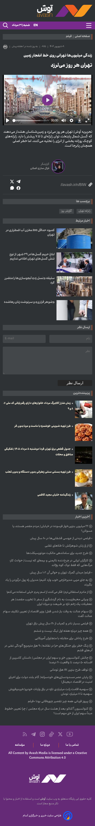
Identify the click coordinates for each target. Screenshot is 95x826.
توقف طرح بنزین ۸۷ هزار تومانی (69, 670)
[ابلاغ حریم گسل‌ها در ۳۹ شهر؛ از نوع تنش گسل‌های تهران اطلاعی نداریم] (74, 262)
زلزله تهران (84, 211)
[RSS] (24, 734)
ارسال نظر (75, 383)
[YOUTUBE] (70, 734)
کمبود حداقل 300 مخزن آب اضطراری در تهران (30, 232)
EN (35, 25)
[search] (5, 25)
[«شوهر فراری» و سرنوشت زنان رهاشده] (74, 310)
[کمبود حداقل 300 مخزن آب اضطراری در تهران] (74, 238)
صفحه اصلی (82, 36)
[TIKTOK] (51, 734)
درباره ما (46, 745)
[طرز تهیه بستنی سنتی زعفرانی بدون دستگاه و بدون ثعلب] (83, 478)
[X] (60, 734)
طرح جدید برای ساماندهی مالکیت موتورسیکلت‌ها (57, 553)
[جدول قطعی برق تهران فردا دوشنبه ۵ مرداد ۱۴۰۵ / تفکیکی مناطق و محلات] (83, 455)
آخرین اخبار (82, 517)
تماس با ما (73, 745)
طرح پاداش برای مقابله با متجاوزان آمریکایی (61, 639)
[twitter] (12, 181)
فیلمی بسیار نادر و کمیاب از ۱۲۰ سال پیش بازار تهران (57, 624)
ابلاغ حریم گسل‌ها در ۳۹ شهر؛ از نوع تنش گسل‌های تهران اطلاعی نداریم (32, 256)
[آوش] (47, 11)
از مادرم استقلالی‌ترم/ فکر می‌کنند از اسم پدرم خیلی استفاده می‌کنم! (47, 592)
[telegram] (18, 181)
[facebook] (18, 188)
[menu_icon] (88, 25)
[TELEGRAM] (33, 734)
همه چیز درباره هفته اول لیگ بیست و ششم (61, 631)
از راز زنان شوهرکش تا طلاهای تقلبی (66, 546)
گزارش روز (66, 211)
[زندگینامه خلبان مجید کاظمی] (83, 501)
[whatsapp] (12, 188)
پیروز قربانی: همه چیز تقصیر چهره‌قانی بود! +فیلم (58, 702)
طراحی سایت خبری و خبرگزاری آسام (42, 816)
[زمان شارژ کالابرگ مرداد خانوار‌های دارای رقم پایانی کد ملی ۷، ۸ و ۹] (83, 409)
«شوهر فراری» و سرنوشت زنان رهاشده (29, 302)
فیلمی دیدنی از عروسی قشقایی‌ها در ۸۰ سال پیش (60, 539)
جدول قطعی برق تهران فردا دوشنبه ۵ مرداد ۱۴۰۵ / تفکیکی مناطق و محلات (38, 452)
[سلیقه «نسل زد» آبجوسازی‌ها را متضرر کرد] (74, 286)
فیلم (69, 36)
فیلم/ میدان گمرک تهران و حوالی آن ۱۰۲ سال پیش (60, 573)
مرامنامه (20, 745)
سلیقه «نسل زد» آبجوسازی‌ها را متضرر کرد (29, 280)
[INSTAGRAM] (42, 734)
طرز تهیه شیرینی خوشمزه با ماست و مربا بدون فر (42, 426)
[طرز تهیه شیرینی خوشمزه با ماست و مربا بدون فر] (83, 432)
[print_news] (5, 46)
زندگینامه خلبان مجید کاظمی (54, 495)
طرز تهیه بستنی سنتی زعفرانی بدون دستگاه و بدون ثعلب (38, 472)
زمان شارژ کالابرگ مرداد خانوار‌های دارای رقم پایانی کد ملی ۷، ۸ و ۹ (38, 406)
